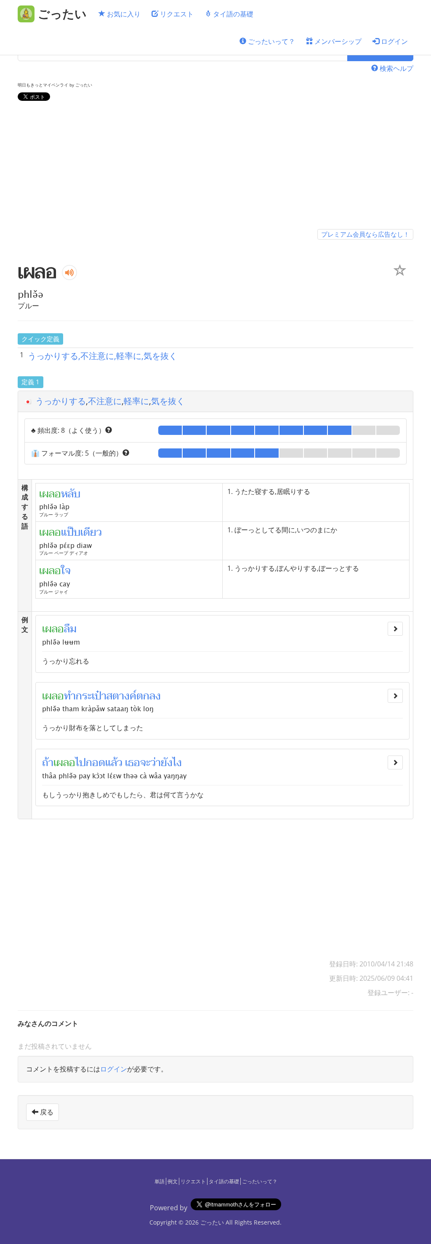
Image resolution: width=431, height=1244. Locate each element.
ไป (80, 763)
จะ (145, 763)
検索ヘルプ (395, 68)
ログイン (393, 41)
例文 (173, 1181)
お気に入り (123, 14)
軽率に (136, 401)
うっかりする (60, 401)
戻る (45, 1112)
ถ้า (47, 763)
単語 (159, 1181)
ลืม (70, 629)
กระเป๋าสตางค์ (106, 696)
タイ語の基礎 (232, 14)
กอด (95, 763)
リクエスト (176, 14)
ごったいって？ (270, 41)
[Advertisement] (215, 167)
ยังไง (171, 763)
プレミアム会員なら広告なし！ (365, 234)
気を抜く (168, 401)
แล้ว (113, 763)
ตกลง (148, 696)
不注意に (105, 401)
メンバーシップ (337, 41)
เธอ (132, 763)
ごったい (212, 1222)
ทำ (70, 696)
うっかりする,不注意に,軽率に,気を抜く (102, 356)
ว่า (155, 763)
